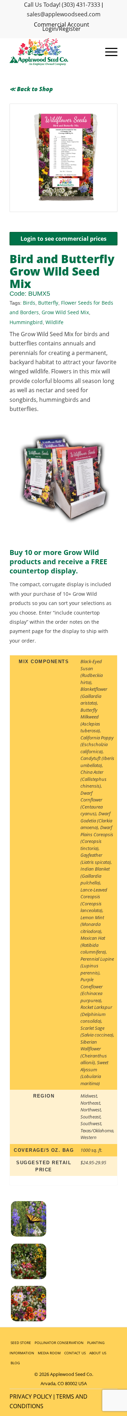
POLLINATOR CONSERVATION (59, 1342)
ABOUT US (97, 1352)
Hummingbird (26, 322)
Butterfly (48, 302)
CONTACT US (75, 1352)
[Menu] (107, 52)
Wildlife (55, 322)
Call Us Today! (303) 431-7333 (62, 5)
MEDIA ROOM (49, 1352)
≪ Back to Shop (31, 89)
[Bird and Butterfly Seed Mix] (37, 1262)
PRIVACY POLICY (31, 1396)
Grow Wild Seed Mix (65, 312)
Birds (29, 302)
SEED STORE (21, 1342)
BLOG (15, 1362)
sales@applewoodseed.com (64, 14)
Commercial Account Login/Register (61, 27)
